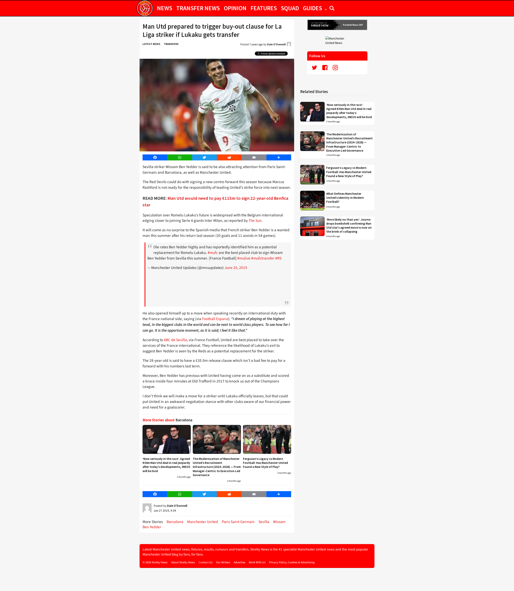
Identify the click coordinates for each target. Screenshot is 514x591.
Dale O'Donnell (276, 44)
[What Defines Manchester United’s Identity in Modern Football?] (312, 200)
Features (264, 8)
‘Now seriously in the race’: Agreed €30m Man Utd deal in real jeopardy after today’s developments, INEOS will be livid (166, 465)
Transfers (171, 44)
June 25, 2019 (235, 268)
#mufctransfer (262, 258)
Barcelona (175, 522)
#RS (278, 258)
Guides (312, 8)
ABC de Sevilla (175, 340)
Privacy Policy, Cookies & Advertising (292, 562)
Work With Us (257, 562)
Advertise (239, 562)
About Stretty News (183, 562)
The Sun (255, 220)
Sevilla (263, 522)
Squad (290, 8)
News (164, 8)
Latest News (151, 44)
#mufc (213, 252)
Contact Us (205, 562)
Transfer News (198, 8)
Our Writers (223, 562)
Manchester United (202, 522)
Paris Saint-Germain (238, 522)
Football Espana (215, 319)
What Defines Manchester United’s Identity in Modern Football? (345, 198)
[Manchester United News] (337, 40)
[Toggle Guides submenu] (326, 8)
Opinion (235, 8)
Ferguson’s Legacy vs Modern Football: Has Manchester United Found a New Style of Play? (265, 463)
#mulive (243, 258)
